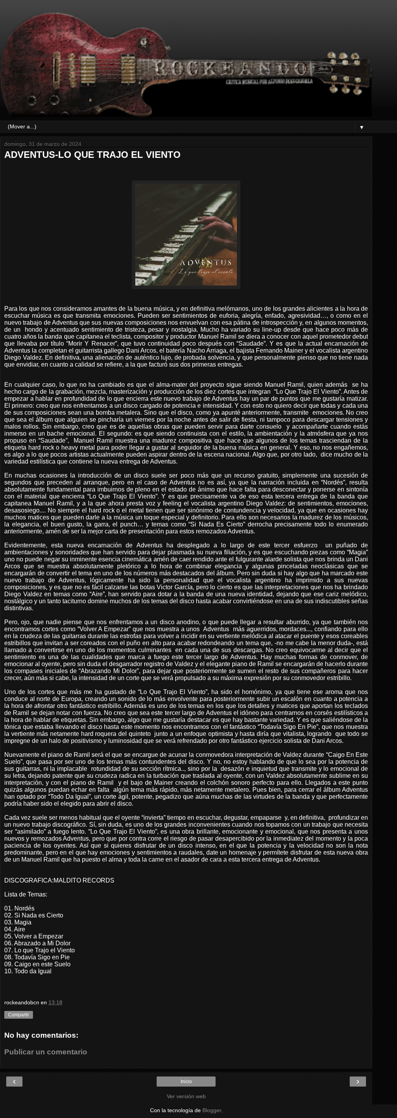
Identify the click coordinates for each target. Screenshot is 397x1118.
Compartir (18, 1015)
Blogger (211, 1110)
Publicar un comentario (45, 1052)
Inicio (186, 1081)
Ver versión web (186, 1096)
